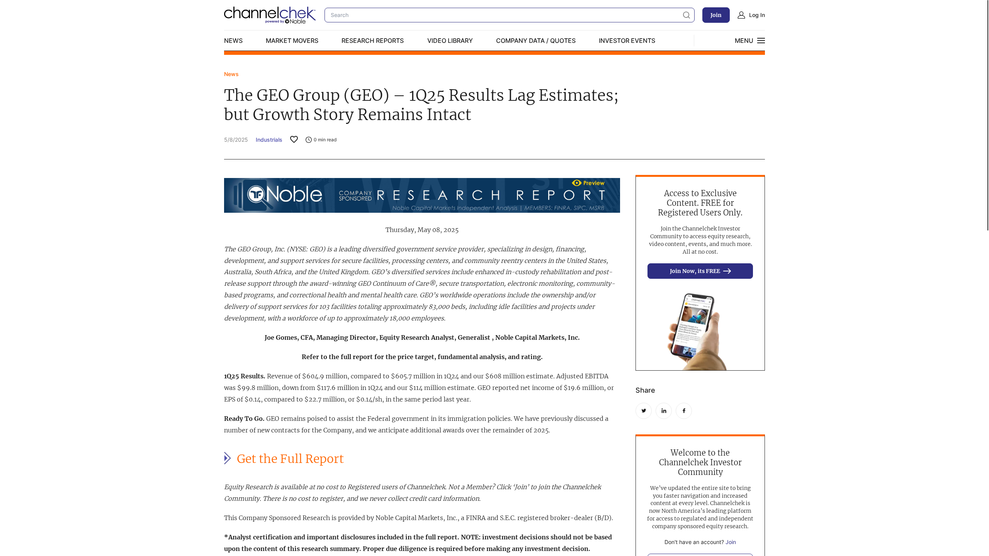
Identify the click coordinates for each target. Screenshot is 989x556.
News (233, 40)
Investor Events (627, 40)
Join (716, 15)
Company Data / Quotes (536, 40)
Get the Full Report (290, 459)
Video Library (450, 40)
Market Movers (292, 40)
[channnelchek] (270, 15)
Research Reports (373, 40)
